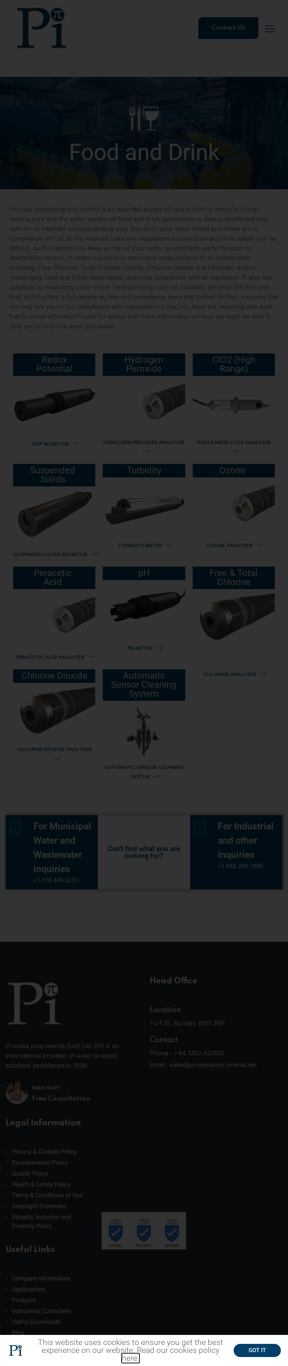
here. (130, 1358)
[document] (144, 683)
